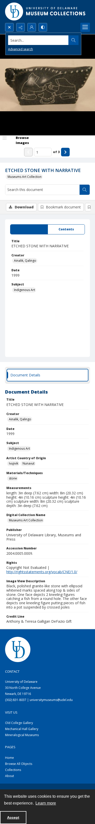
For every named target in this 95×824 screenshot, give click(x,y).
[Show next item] (65, 152)
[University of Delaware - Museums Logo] (45, 11)
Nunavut (28, 463)
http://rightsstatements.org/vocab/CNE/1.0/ (41, 571)
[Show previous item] (28, 152)
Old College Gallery (19, 723)
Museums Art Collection (25, 177)
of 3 (56, 152)
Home (9, 758)
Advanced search (20, 49)
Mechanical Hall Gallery (21, 729)
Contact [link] (12, 671)
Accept (13, 817)
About (9, 776)
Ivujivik (13, 463)
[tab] (29, 229)
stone (13, 478)
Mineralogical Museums (22, 735)
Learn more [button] (45, 803)
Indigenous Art (24, 290)
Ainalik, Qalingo (25, 260)
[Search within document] (85, 190)
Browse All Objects (18, 764)
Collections (13, 770)
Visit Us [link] (11, 712)
